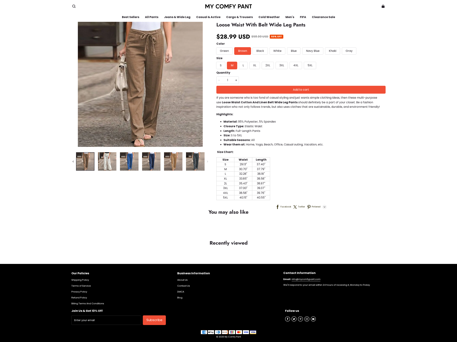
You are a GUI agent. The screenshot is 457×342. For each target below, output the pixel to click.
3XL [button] (281, 65)
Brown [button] (242, 51)
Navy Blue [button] (313, 51)
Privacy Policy (79, 291)
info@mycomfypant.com (306, 279)
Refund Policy (79, 297)
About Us (182, 280)
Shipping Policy (80, 280)
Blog (179, 297)
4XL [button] (295, 65)
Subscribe (154, 320)
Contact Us (183, 286)
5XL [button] (310, 65)
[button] (73, 6)
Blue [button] (294, 51)
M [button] (232, 65)
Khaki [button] (332, 51)
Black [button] (260, 51)
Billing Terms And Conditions (87, 303)
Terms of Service (81, 286)
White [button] (277, 51)
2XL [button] (267, 65)
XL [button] (254, 65)
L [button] (243, 65)
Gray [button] (349, 51)
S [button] (221, 65)
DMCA (180, 291)
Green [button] (224, 51)
